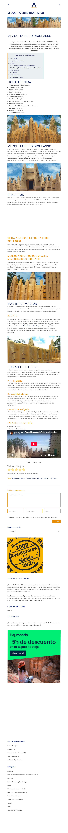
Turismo (9, 803)
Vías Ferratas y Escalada (14, 810)
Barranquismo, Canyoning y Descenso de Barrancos (22, 775)
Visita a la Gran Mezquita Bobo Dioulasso (22, 65)
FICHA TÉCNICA (13, 58)
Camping (10, 778)
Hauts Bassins (26, 478)
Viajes (9, 806)
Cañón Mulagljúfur (12, 746)
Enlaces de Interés (16, 77)
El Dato (13, 72)
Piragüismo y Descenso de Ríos (16, 789)
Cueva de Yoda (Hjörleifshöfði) (16, 753)
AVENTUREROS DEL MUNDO (18, 579)
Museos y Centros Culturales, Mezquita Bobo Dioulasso (26, 68)
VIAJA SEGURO (13, 617)
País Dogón (53, 478)
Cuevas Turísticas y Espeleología (17, 782)
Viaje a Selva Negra (13, 756)
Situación (11, 63)
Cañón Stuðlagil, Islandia (14, 760)
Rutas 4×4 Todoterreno (14, 796)
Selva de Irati (11, 749)
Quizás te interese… (14, 75)
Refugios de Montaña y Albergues (17, 792)
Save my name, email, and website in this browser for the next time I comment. (33, 517)
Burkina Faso (16, 478)
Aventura (10, 771)
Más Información (13, 70)
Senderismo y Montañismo (15, 799)
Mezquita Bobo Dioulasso (16, 61)
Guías (9, 785)
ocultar (33, 55)
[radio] (9, 470)
